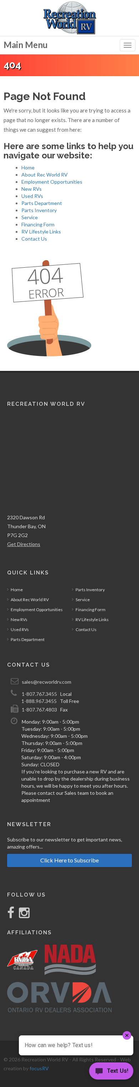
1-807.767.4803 (39, 710)
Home (28, 167)
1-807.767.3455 (39, 694)
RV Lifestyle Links (41, 232)
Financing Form (38, 224)
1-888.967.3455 (39, 701)
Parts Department (41, 203)
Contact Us (34, 239)
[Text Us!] (111, 1072)
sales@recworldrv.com (46, 682)
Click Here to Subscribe (69, 860)
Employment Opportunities (51, 182)
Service (29, 217)
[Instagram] (22, 915)
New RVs (31, 189)
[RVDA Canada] (22, 960)
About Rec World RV (44, 175)
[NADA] (70, 960)
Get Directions (23, 544)
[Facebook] (11, 915)
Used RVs (32, 196)
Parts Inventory (39, 210)
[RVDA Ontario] (59, 997)
